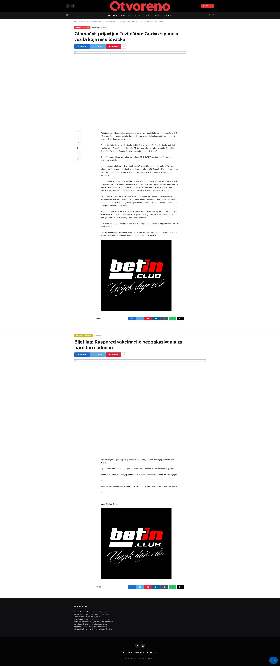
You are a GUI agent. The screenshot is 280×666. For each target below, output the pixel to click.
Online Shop (208, 6)
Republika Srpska (82, 27)
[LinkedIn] (78, 148)
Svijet (148, 15)
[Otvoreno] (140, 6)
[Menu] (67, 15)
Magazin (168, 15)
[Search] (213, 15)
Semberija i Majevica (83, 335)
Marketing (152, 653)
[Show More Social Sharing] (124, 46)
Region (138, 15)
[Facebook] (78, 137)
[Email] (78, 159)
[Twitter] (78, 142)
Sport (157, 15)
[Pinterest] (78, 153)
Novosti (125, 15)
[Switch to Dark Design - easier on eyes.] (209, 15)
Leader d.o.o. (150, 658)
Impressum (139, 653)
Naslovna (112, 15)
